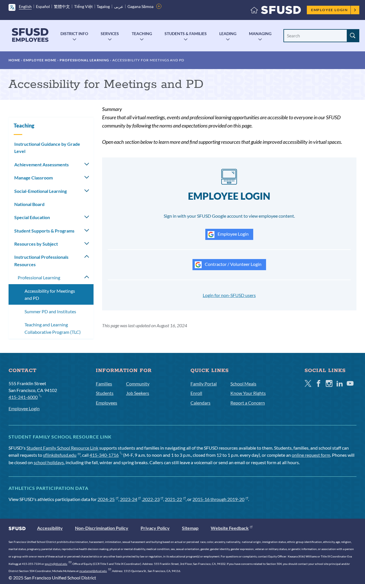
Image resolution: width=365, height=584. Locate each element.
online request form (311, 455)
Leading (227, 33)
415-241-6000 (23, 397)
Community (137, 383)
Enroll (196, 393)
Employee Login (329, 10)
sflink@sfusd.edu (59, 455)
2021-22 (173, 499)
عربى (118, 6)
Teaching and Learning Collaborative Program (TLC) (53, 328)
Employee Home (39, 60)
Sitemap (190, 528)
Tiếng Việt (83, 6)
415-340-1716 (104, 455)
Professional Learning (84, 60)
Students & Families (186, 33)
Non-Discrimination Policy (101, 528)
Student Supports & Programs (44, 230)
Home (14, 60)
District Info (74, 33)
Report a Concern (247, 402)
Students (104, 393)
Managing (260, 33)
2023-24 (128, 499)
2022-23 (151, 499)
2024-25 (106, 499)
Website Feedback (230, 528)
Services (110, 33)
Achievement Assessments (41, 164)
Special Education (32, 217)
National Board (29, 204)
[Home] (276, 11)
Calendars (200, 402)
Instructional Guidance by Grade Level (47, 147)
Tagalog (103, 6)
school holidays (49, 462)
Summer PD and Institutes (50, 311)
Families (104, 383)
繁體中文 (62, 6)
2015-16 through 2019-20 (218, 499)
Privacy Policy (155, 528)
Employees (106, 402)
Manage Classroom (33, 177)
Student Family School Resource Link (62, 447)
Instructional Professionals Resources (41, 260)
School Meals (243, 383)
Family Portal (203, 383)
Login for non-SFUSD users (229, 295)
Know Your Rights (248, 393)
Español (43, 6)
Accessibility (50, 528)
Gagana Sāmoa (140, 6)
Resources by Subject (36, 243)
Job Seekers (137, 393)
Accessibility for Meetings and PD (50, 294)
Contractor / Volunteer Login (232, 264)
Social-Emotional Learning (40, 191)
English (25, 6)
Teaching (142, 33)
